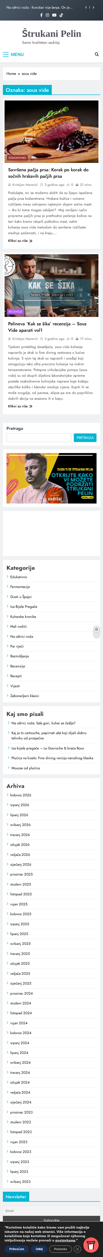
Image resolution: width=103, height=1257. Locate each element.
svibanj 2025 (20, 943)
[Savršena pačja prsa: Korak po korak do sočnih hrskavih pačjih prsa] (51, 131)
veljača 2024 (20, 1092)
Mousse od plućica (25, 768)
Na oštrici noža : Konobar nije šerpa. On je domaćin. (37, 7)
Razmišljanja (19, 656)
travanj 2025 (20, 953)
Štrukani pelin (51, 33)
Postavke (60, 1249)
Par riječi (17, 646)
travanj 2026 (20, 834)
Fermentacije (20, 586)
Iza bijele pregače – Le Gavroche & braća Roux (47, 748)
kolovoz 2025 (20, 914)
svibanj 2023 (20, 1181)
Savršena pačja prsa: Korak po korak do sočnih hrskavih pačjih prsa (48, 172)
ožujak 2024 (20, 1082)
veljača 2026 (20, 854)
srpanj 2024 (19, 1043)
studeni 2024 (20, 1003)
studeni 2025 (20, 884)
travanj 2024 (20, 1072)
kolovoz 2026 (20, 795)
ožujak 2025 (19, 963)
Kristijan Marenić (25, 184)
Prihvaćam (16, 1249)
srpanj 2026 (19, 805)
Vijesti (15, 686)
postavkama (65, 1240)
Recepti (16, 676)
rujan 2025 (18, 904)
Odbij (39, 1249)
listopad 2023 (21, 1132)
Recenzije (16, 312)
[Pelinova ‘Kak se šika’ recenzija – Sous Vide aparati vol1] (51, 285)
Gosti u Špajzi (21, 596)
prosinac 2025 (21, 874)
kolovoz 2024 (20, 1033)
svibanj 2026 (20, 824)
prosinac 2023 (21, 1112)
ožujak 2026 (20, 844)
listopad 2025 (21, 894)
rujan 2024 (19, 1023)
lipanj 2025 (19, 933)
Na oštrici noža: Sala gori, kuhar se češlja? (43, 723)
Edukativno (17, 158)
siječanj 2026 (20, 864)
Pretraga (14, 428)
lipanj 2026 (19, 815)
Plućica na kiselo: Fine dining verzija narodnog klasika (52, 758)
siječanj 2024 (20, 1102)
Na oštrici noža (21, 636)
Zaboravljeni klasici (24, 695)
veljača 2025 (20, 973)
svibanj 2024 (20, 1062)
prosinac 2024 (21, 993)
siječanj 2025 (20, 983)
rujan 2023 (18, 1142)
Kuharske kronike (23, 616)
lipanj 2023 (19, 1171)
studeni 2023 (20, 1122)
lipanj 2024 (19, 1052)
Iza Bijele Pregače (23, 606)
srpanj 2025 (19, 924)
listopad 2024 (21, 1013)
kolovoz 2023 (20, 1151)
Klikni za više (18, 240)
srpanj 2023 (19, 1161)
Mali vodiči (18, 626)
